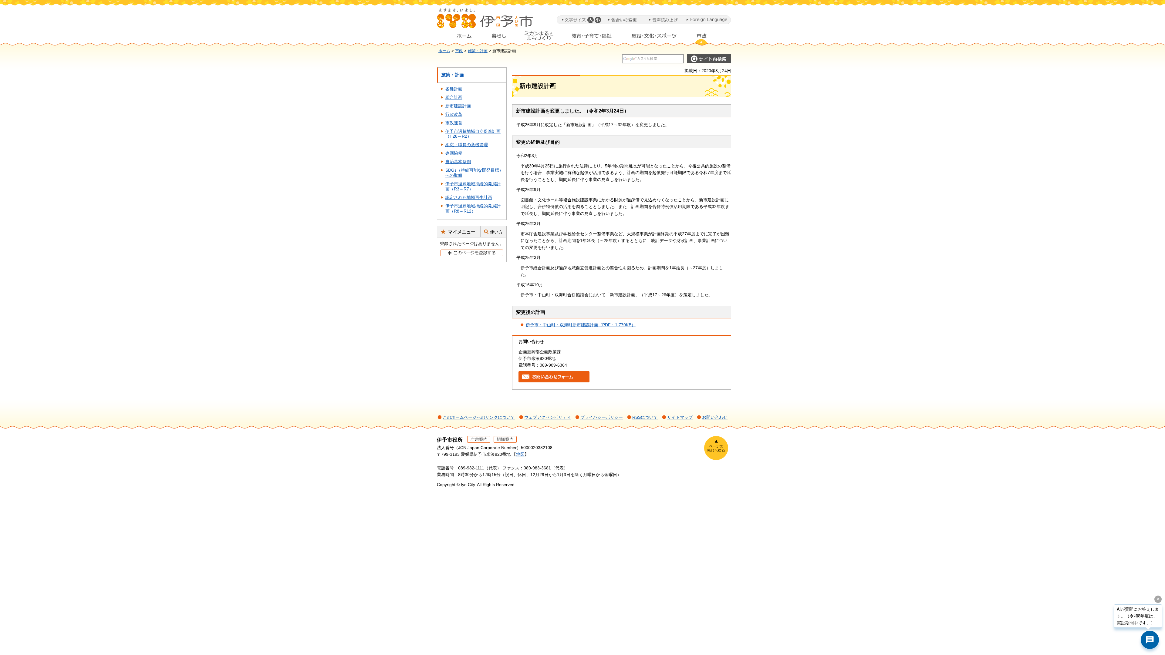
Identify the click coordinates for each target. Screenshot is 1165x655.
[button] (590, 19)
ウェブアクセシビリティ (547, 417)
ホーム (459, 37)
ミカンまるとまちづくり (538, 37)
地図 (520, 454)
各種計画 (453, 88)
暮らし (499, 37)
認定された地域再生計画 (468, 197)
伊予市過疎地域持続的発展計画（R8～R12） (473, 208)
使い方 (496, 232)
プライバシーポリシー (601, 417)
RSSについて (645, 417)
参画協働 (453, 153)
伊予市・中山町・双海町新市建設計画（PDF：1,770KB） (581, 324)
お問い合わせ (715, 417)
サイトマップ (680, 417)
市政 (707, 37)
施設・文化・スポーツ (654, 37)
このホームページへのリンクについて (479, 417)
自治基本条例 (458, 161)
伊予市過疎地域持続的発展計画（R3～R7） (473, 186)
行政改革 (453, 114)
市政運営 (453, 122)
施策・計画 (478, 51)
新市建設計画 (458, 105)
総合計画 (453, 97)
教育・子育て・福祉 (591, 37)
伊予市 (485, 21)
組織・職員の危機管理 (466, 144)
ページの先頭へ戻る (716, 448)
